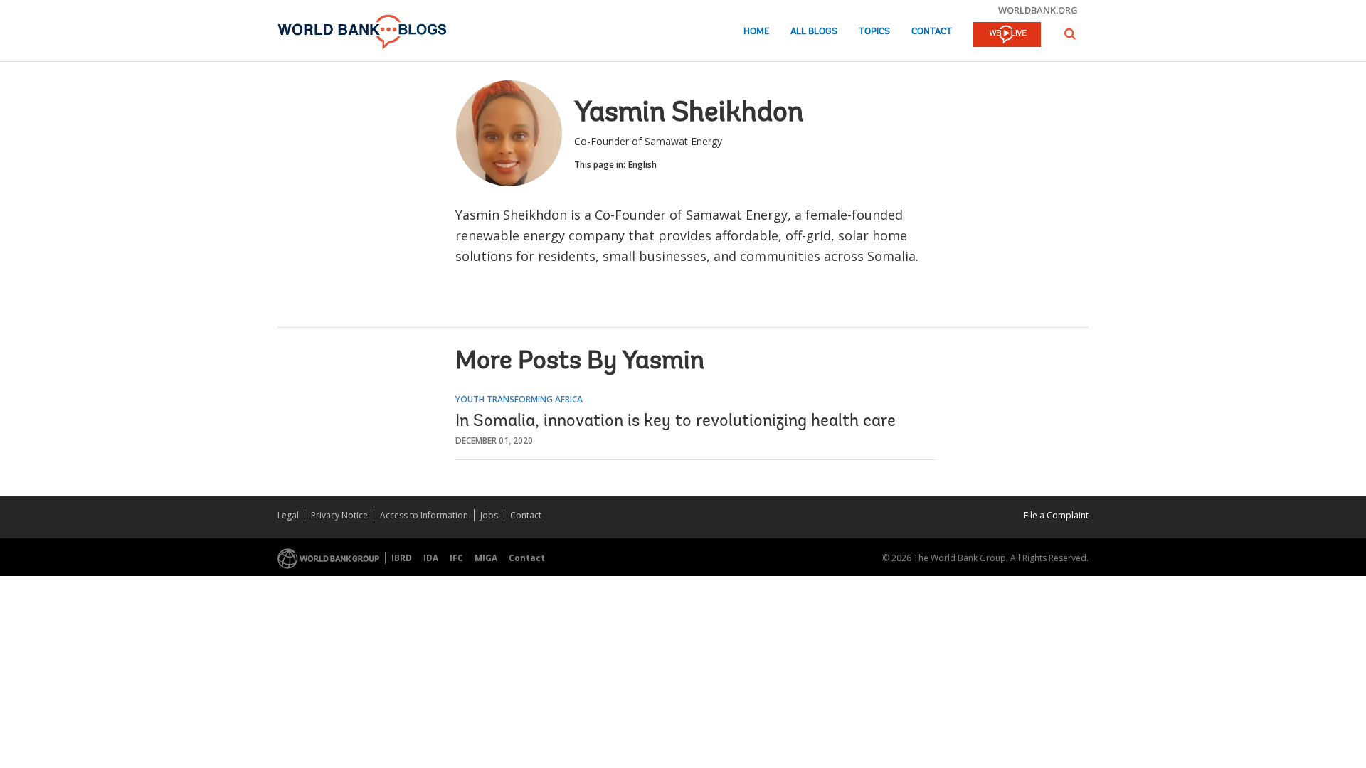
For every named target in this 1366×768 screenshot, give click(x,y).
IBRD (401, 558)
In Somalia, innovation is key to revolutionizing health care (675, 421)
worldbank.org (1038, 10)
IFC (456, 558)
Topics (874, 31)
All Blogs (813, 31)
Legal (288, 515)
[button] (1070, 34)
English (642, 165)
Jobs (489, 515)
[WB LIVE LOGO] (1007, 35)
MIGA (486, 558)
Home (756, 31)
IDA (430, 558)
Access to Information (424, 515)
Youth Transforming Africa (519, 399)
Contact (931, 31)
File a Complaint (1056, 515)
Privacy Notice (339, 515)
